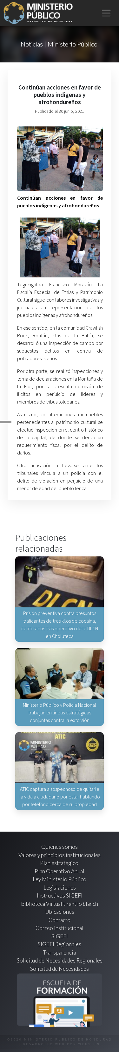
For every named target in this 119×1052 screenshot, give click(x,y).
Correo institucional (59, 928)
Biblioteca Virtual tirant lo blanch (59, 903)
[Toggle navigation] (106, 13)
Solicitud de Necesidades (59, 968)
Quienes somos (59, 846)
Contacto (59, 920)
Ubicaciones (59, 911)
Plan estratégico (59, 863)
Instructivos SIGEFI (60, 895)
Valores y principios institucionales (59, 855)
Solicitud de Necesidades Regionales (59, 960)
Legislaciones (59, 887)
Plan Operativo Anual (59, 871)
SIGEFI (59, 936)
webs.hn (89, 1044)
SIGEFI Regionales (59, 944)
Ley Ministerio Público (59, 879)
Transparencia (59, 952)
